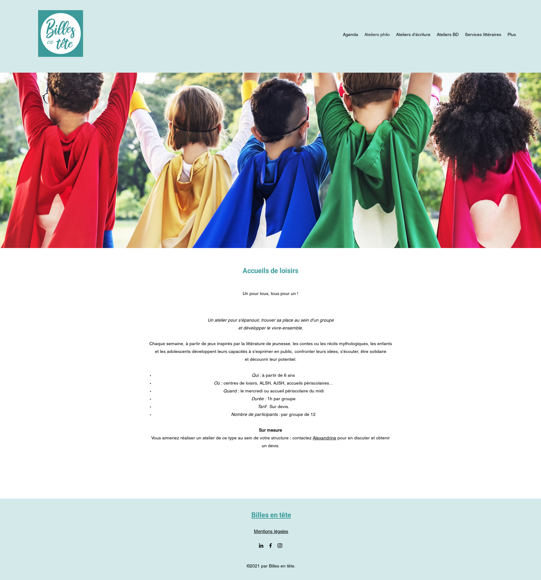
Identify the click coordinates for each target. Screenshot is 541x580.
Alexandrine (324, 437)
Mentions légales (271, 531)
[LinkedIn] (261, 545)
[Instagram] (280, 545)
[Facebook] (270, 545)
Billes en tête (271, 515)
